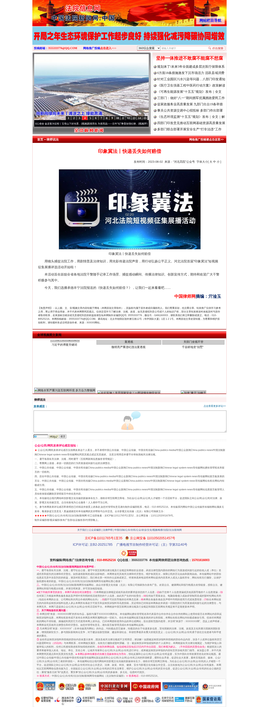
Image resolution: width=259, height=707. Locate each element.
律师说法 (53, 139)
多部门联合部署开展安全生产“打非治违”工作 (189, 129)
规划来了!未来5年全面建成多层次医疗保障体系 (191, 66)
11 (123, 118)
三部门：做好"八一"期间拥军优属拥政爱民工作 (191, 98)
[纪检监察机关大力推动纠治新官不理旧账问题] (129, 40)
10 (117, 118)
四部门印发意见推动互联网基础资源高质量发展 (191, 123)
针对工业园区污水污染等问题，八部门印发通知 (191, 79)
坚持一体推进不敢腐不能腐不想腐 (189, 58)
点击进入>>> (108, 48)
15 (144, 118)
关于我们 (82, 530)
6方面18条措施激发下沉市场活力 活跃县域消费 (190, 73)
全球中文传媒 (65, 11)
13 (134, 118)
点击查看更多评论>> (215, 406)
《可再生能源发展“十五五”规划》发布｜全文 (189, 91)
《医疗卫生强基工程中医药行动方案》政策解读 (191, 85)
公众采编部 (95, 530)
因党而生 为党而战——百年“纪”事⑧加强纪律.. (91, 123)
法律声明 (108, 530)
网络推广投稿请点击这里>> (206, 139)
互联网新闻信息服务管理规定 (96, 459)
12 (128, 118)
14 (139, 118)
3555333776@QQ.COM (62, 48)
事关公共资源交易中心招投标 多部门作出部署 (190, 110)
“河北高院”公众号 (184, 161)
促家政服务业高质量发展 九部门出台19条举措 (190, 104)
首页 (40, 139)
